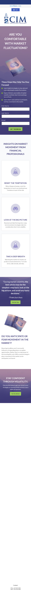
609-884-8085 (17, 588)
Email (3, 120)
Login (16, 9)
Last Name (5, 113)
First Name (5, 106)
